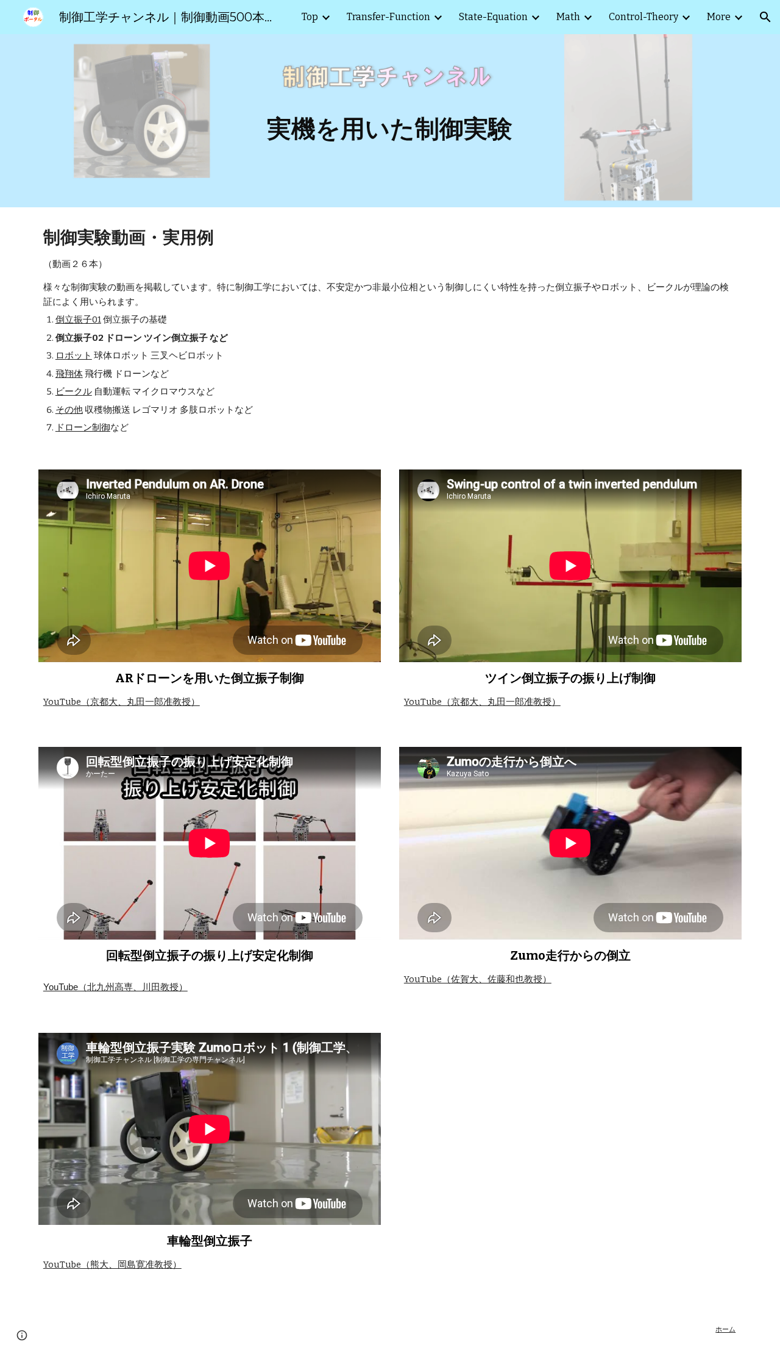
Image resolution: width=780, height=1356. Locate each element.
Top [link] (310, 17)
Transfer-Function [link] (388, 17)
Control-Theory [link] (643, 17)
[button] (765, 17)
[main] (390, 121)
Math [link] (568, 17)
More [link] (719, 17)
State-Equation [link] (493, 17)
